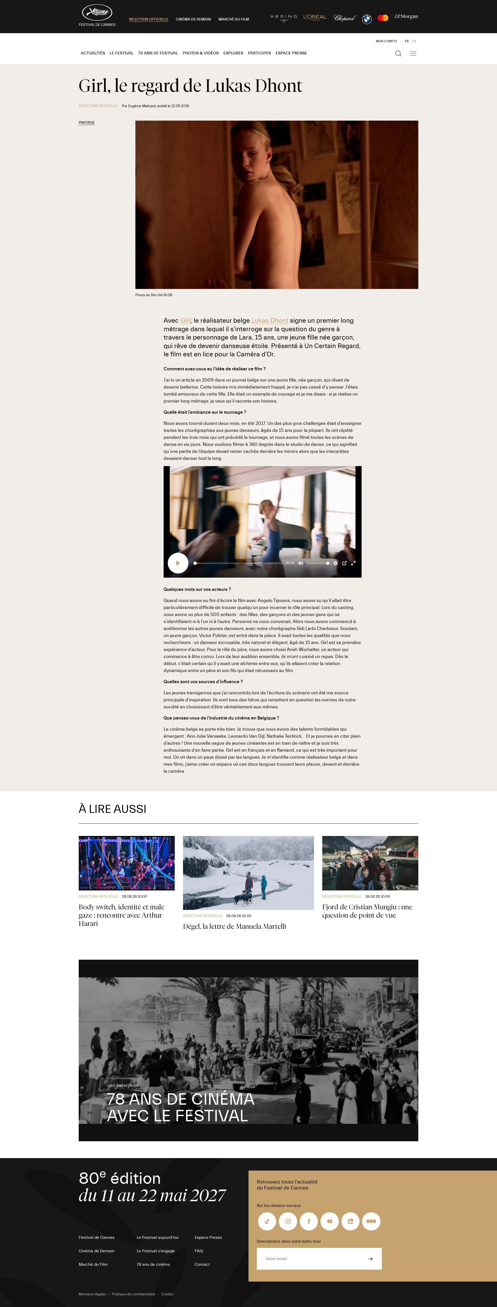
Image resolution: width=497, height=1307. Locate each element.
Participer (259, 53)
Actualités (93, 53)
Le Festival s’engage (156, 1251)
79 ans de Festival (158, 53)
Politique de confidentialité (133, 1294)
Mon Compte (386, 41)
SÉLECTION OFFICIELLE (148, 19)
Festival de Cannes (96, 1237)
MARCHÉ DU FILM (233, 19)
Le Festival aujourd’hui (158, 1237)
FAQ (199, 1251)
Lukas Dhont (269, 320)
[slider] (238, 563)
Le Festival (122, 53)
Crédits (167, 1294)
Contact (202, 1264)
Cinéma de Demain (96, 1251)
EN (414, 41)
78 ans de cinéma (153, 1264)
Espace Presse (291, 53)
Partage (87, 123)
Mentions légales (92, 1294)
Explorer (233, 53)
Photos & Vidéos (201, 53)
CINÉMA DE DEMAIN (193, 19)
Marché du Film (93, 1264)
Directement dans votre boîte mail (289, 1241)
